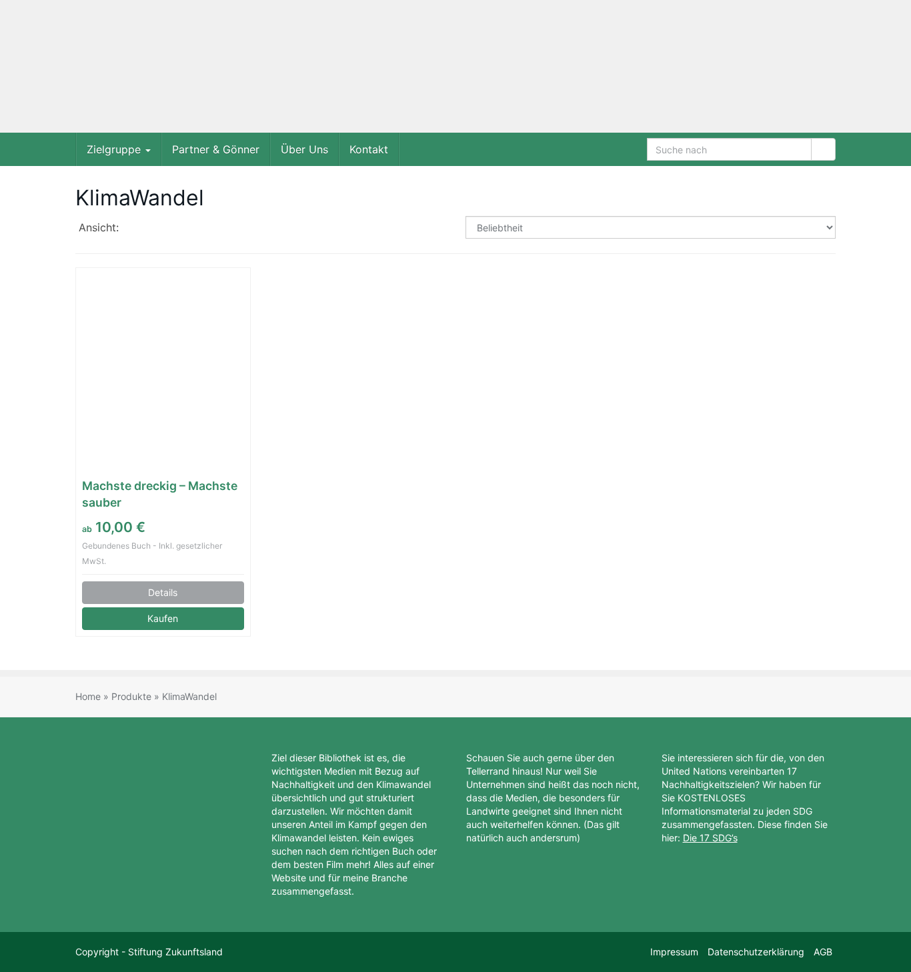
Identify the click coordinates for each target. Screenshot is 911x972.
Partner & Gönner (215, 149)
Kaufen (162, 618)
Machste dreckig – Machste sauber (159, 494)
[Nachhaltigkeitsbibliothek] (195, 66)
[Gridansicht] (141, 228)
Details (162, 592)
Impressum (674, 951)
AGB (823, 951)
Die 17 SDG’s (710, 837)
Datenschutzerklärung (756, 951)
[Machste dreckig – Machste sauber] (163, 362)
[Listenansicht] (175, 228)
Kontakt (368, 149)
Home (88, 696)
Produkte (131, 696)
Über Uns (304, 149)
